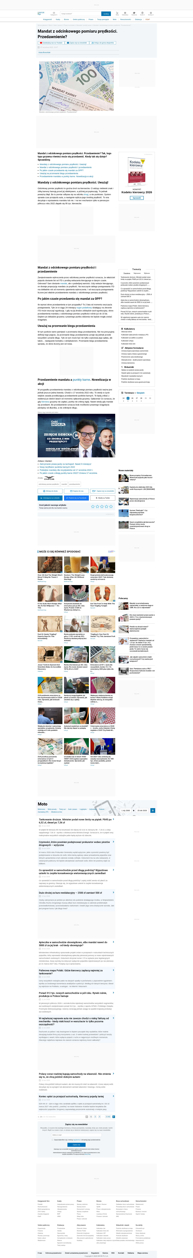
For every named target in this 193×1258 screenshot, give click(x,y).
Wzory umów (140, 1235)
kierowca (45, 402)
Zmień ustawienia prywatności (76, 1253)
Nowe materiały (126, 470)
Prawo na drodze (69, 25)
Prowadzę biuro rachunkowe (125, 1206)
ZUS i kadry (41, 1211)
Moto (114, 19)
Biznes (66, 19)
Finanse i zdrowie (102, 1216)
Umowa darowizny (128, 363)
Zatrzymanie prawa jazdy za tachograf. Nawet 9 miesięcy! (65, 464)
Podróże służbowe (122, 1235)
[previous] (87, 1117)
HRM (59, 1216)
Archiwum (139, 1231)
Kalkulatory (129, 328)
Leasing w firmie (101, 1214)
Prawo (91, 19)
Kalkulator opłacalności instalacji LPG (134, 335)
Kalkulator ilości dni (128, 344)
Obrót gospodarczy (44, 1209)
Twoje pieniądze (103, 19)
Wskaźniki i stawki (122, 1225)
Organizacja (41, 1228)
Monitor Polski (81, 1231)
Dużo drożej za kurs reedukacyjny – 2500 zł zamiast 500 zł (136, 295)
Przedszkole (61, 1228)
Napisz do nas (78, 491)
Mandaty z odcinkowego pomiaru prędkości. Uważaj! (63, 164)
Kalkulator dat (100, 1228)
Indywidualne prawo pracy (65, 1204)
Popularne (127, 273)
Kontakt (121, 1253)
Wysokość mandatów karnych (132, 376)
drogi (86, 194)
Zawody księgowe (43, 1214)
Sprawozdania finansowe (124, 1214)
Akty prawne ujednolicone (85, 1238)
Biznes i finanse (101, 1204)
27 (137, 398)
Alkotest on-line (56, 812)
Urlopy (59, 1211)
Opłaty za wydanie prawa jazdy (132, 370)
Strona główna (42, 25)
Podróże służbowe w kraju (130, 379)
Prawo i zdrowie (82, 1219)
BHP (58, 1214)
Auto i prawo (58, 25)
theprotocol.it (140, 1240)
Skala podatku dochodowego (125, 1240)
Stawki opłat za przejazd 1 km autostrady (135, 373)
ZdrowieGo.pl (140, 1228)
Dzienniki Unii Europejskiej (85, 1235)
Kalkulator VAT (101, 1233)
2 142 (108, 1117)
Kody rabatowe (140, 1233)
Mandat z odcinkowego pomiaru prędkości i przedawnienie (66, 167)
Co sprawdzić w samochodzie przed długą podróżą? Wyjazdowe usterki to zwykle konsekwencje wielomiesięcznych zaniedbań (136, 290)
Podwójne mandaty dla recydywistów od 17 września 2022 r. (66, 470)
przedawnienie (74, 484)
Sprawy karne (81, 1206)
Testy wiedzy (61, 1245)
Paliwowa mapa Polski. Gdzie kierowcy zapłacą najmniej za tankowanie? (135, 307)
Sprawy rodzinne (82, 1204)
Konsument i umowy (83, 1209)
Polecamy (123, 598)
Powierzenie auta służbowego (132, 357)
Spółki (98, 1206)
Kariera (105, 1253)
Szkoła (59, 1231)
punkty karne (81, 379)
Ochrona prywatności (53, 1253)
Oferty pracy (140, 1243)
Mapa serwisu (143, 1253)
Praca (79, 1214)
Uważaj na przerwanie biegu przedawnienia (59, 173)
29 (146, 398)
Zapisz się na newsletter (105, 491)
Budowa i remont (141, 1211)
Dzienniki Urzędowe (83, 1233)
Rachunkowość (42, 1206)
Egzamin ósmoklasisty (64, 1243)
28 (141, 398)
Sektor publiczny (79, 19)
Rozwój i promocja (43, 1235)
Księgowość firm (43, 1201)
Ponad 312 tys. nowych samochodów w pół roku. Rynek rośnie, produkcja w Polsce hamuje (136, 313)
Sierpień (140, 392)
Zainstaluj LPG (43, 812)
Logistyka (83, 809)
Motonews (41, 809)
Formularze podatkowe (143, 1238)
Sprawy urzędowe (82, 1211)
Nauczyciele (61, 1233)
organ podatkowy (84, 308)
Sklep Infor (80, 1216)
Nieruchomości (125, 19)
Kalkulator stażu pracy (103, 1238)
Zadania (40, 1233)
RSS (112, 1253)
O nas (40, 1253)
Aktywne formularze (134, 347)
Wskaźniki (129, 367)
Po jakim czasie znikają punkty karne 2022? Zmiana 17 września (68, 473)
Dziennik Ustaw (82, 1228)
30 (150, 398)
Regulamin (95, 1253)
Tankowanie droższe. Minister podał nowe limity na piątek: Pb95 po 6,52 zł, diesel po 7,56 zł (136, 278)
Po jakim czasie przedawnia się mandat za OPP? (61, 170)
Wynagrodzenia (62, 1206)
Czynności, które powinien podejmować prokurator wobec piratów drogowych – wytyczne (135, 284)
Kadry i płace (42, 1238)
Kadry (58, 19)
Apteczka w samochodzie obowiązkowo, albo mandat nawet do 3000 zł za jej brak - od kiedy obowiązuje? (136, 301)
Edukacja (138, 19)
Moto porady (52, 809)
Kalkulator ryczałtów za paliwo (132, 338)
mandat (63, 283)
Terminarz (129, 392)
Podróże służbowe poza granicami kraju (135, 382)
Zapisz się (76, 1145)
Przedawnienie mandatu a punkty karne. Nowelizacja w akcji (66, 176)
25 (128, 398)
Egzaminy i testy (62, 1235)
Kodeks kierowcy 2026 (137, 192)
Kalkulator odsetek (102, 1235)
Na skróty (139, 1225)
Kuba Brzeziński (44, 52)
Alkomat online (126, 332)
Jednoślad (93, 809)
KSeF (148, 19)
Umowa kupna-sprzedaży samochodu (134, 351)
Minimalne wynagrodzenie (124, 1231)
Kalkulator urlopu (127, 341)
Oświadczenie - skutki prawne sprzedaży (135, 360)
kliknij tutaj (87, 1154)
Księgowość (47, 19)
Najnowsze (137, 273)
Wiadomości (139, 1204)
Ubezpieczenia (62, 1209)
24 (123, 398)
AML (117, 1216)
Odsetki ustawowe (122, 1238)
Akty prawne (81, 1225)
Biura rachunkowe (122, 1201)
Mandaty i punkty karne (83, 25)
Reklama (131, 1253)
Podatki (40, 1204)
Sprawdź (137, 198)
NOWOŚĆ (137, 189)
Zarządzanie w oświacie (64, 1238)
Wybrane (147, 273)
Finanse (138, 1209)
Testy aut (62, 809)
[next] (113, 1117)
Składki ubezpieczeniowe (124, 1233)
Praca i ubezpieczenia (103, 1209)
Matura (59, 1240)
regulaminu (76, 1140)
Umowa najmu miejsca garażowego (134, 354)
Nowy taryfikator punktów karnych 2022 (57, 467)
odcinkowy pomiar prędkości (49, 484)
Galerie (101, 809)
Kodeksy (79, 1240)
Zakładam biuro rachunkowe (125, 1204)
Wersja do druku (52, 491)
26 (132, 398)
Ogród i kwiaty (140, 1214)
